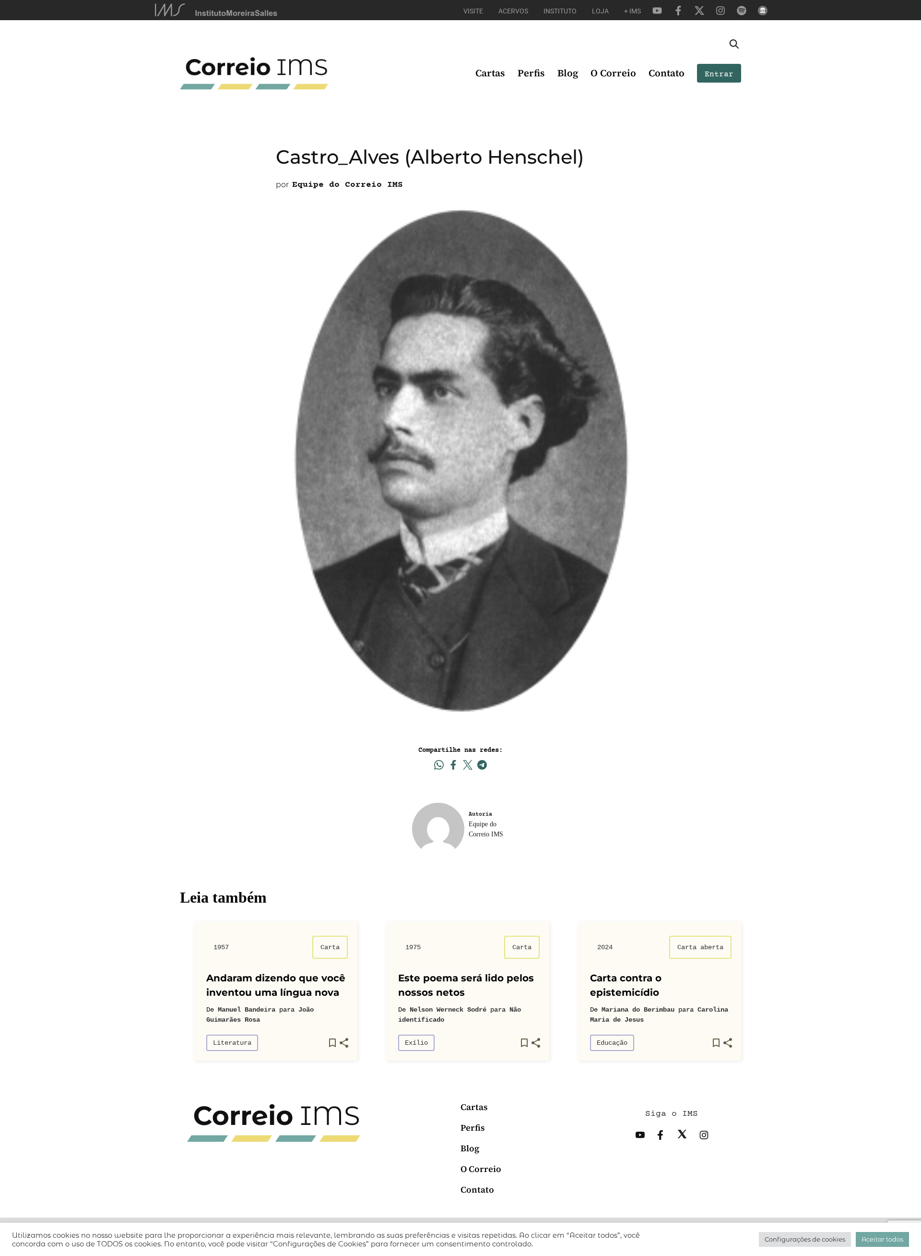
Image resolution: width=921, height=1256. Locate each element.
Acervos (513, 11)
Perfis (531, 73)
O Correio (613, 73)
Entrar (719, 74)
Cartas (490, 73)
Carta (330, 947)
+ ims (632, 11)
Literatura (232, 1043)
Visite (473, 11)
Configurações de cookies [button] (805, 1239)
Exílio (416, 1043)
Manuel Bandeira (246, 1010)
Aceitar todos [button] (882, 1239)
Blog (567, 73)
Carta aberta (700, 947)
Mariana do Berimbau (638, 1010)
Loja (600, 11)
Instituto (560, 11)
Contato (667, 73)
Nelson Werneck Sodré (448, 1010)
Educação (612, 1043)
